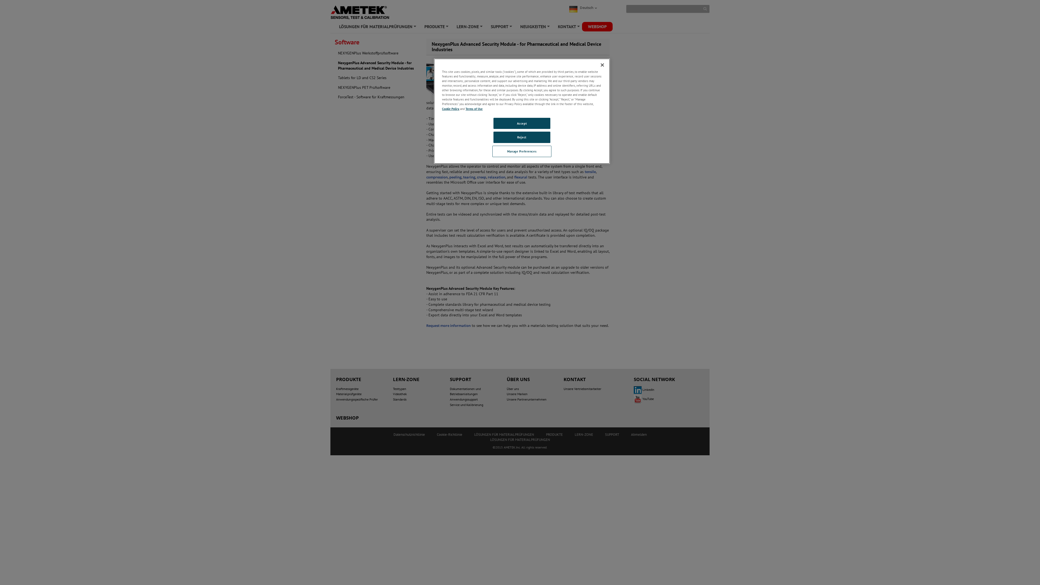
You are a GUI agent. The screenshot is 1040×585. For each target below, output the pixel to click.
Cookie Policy (450, 109)
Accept (522, 123)
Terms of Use (474, 109)
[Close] (602, 65)
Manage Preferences (522, 151)
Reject (521, 137)
